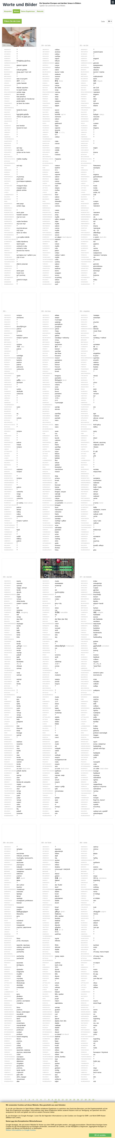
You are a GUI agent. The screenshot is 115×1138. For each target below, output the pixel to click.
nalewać (90, 496)
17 (82, 1100)
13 (66, 1100)
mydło (51, 230)
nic (88, 1027)
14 (70, 1100)
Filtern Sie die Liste (12, 21)
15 (74, 1100)
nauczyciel (14, 1027)
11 (59, 1100)
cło (88, 230)
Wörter (16, 11)
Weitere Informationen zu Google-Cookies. (21, 1130)
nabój (12, 496)
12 (63, 1100)
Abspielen (8, 11)
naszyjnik (90, 762)
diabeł (51, 1027)
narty (51, 762)
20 (93, 1100)
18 (85, 1100)
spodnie (52, 496)
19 (89, 1100)
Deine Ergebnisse (28, 11)
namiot (13, 762)
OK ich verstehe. (100, 1135)
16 (78, 1100)
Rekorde (40, 11)
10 (55, 1100)
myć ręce (14, 230)
